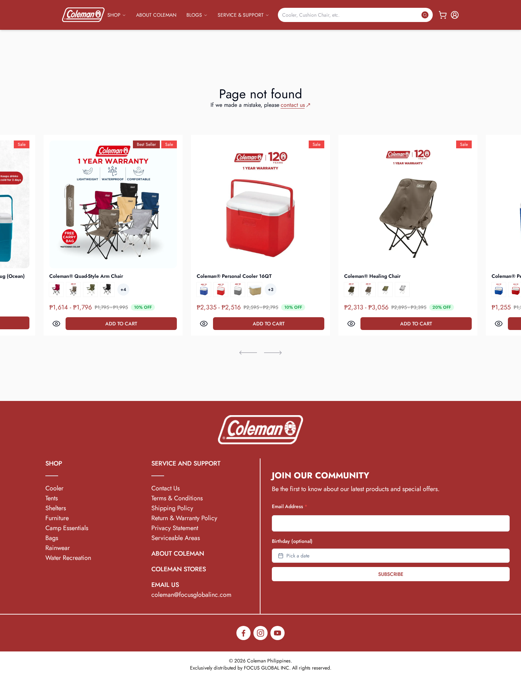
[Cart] (442, 15)
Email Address (289, 506)
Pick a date (297, 555)
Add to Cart (121, 323)
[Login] (454, 15)
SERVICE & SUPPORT (241, 14)
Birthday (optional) (292, 541)
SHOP (114, 14)
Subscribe (390, 574)
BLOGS (194, 14)
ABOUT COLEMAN (156, 14)
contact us (293, 105)
